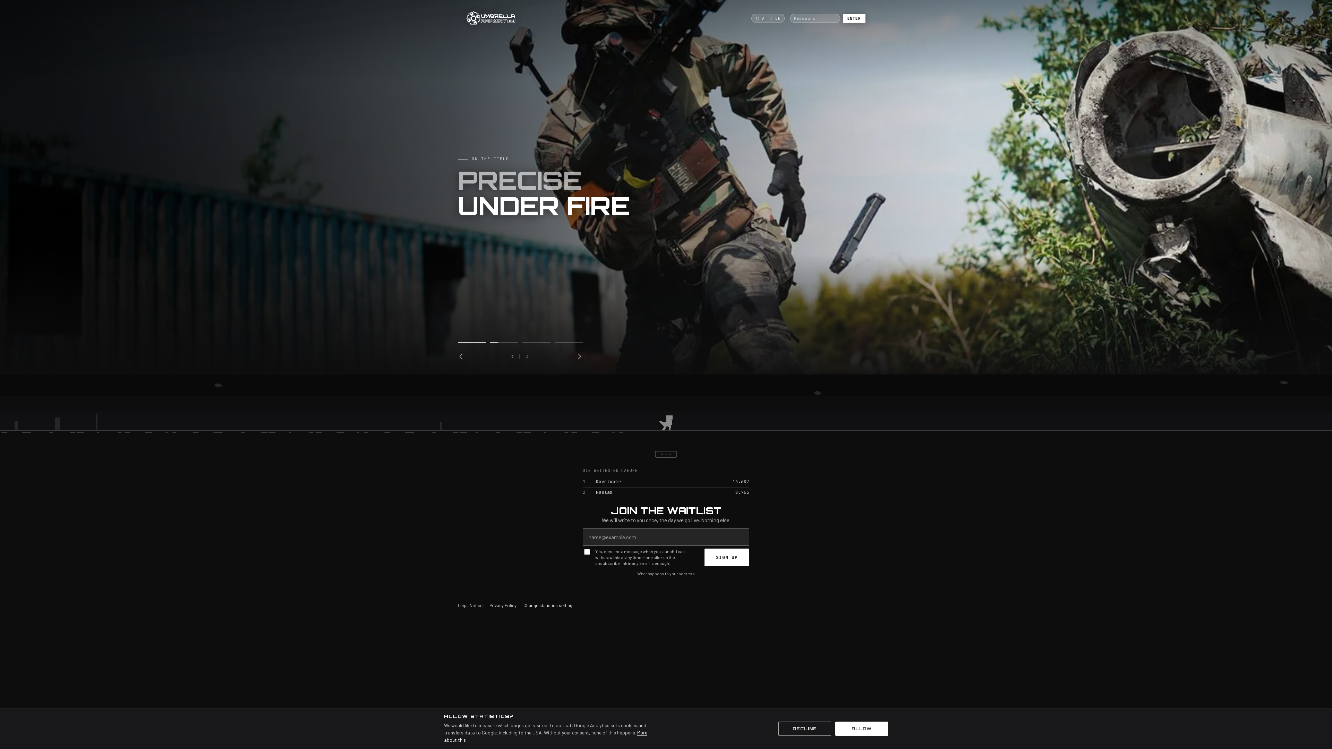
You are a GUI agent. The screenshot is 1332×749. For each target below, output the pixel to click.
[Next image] (579, 356)
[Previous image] (461, 356)
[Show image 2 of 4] (504, 342)
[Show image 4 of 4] (569, 342)
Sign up (727, 557)
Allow (862, 728)
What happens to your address (666, 573)
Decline (805, 728)
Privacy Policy (502, 605)
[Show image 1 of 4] (472, 342)
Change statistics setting (547, 605)
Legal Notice (470, 605)
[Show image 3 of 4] (536, 342)
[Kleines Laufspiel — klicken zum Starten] (666, 407)
